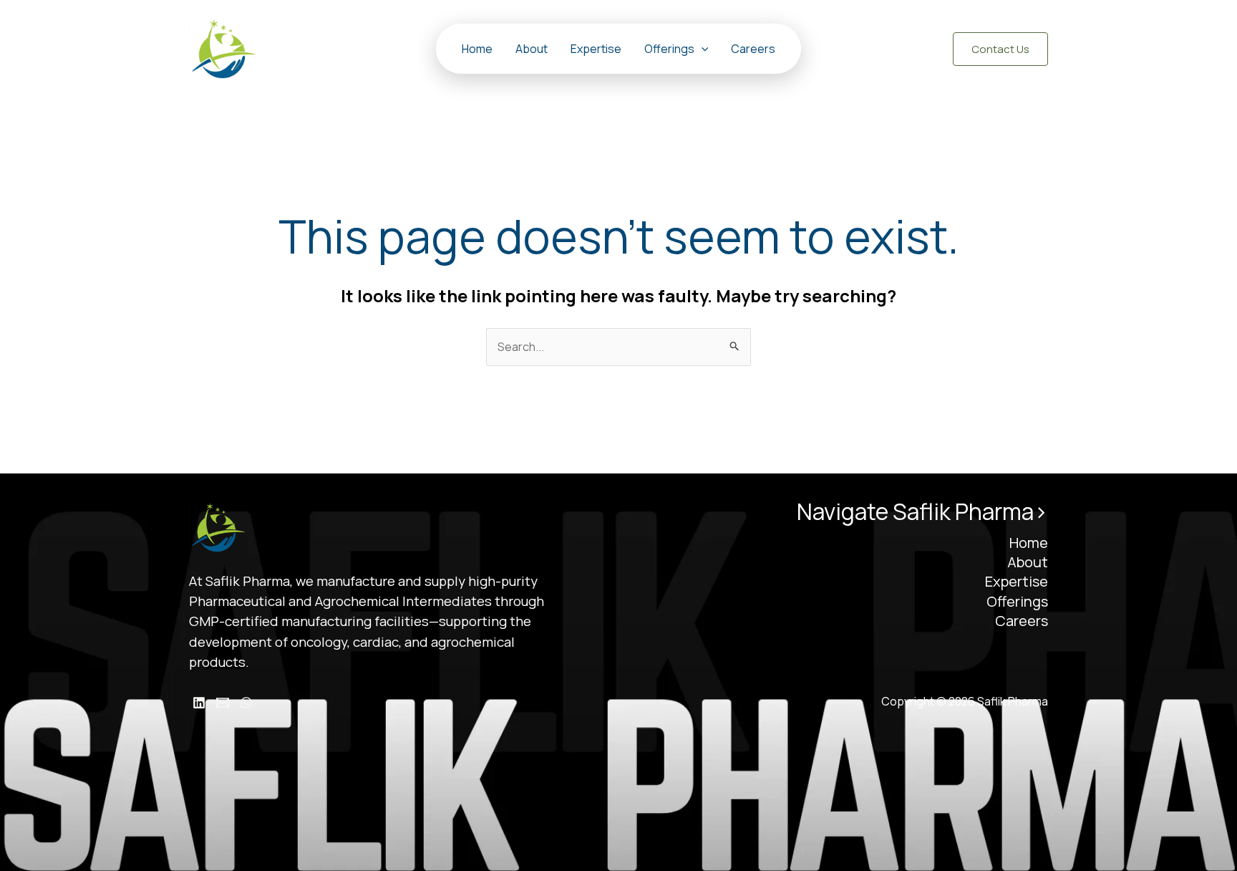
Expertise (596, 49)
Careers (753, 49)
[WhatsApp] (246, 703)
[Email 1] (223, 703)
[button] (701, 49)
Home (477, 49)
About (531, 49)
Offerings (669, 49)
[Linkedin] (199, 703)
